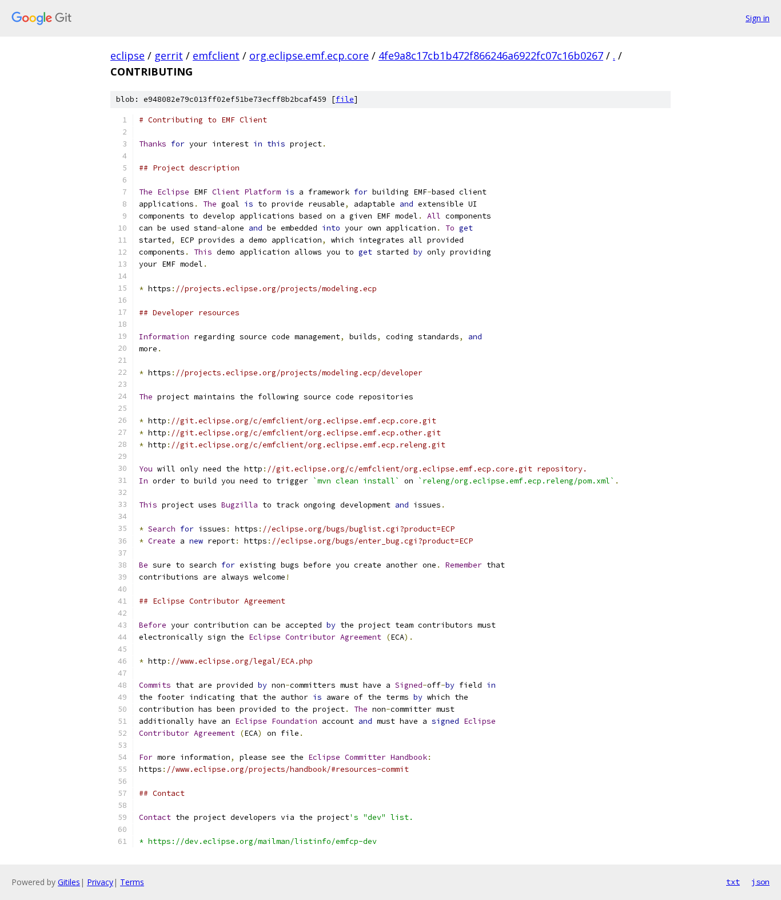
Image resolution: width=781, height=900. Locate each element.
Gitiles (69, 882)
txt (733, 882)
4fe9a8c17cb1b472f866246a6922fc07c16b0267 (490, 55)
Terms (132, 882)
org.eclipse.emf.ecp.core (309, 55)
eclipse (127, 55)
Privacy (100, 882)
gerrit (168, 55)
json (760, 882)
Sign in (758, 18)
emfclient (216, 55)
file (345, 99)
